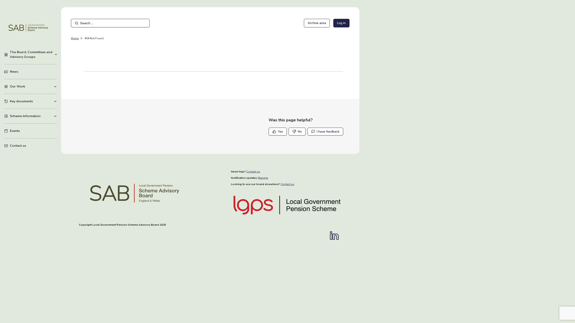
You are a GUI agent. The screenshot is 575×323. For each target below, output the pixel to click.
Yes (280, 131)
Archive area (317, 23)
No (300, 131)
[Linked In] (336, 235)
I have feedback (328, 131)
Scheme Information (33, 115)
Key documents (33, 101)
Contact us (18, 146)
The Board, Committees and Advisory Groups (33, 54)
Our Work (33, 86)
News (14, 72)
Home (75, 38)
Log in (341, 23)
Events (15, 131)
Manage (263, 178)
